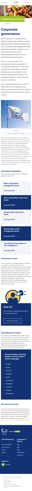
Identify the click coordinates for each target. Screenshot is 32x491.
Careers (4, 450)
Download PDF (9, 191)
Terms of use (6, 480)
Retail (18, 450)
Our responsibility (6, 444)
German (8, 371)
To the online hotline (12, 321)
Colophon (5, 487)
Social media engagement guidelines (12, 486)
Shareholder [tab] (16, 130)
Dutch (8, 367)
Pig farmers (20, 455)
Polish (8, 377)
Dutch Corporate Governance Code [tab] (16, 133)
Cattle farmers (21, 452)
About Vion (7, 23)
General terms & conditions (10, 484)
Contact (4, 452)
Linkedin (7, 464)
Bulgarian (9, 374)
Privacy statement (7, 481)
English (8, 364)
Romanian (9, 380)
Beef (18, 447)
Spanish (8, 390)
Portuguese (9, 393)
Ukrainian (9, 387)
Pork (18, 444)
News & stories (6, 447)
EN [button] (28, 3)
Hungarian (9, 384)
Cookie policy (6, 483)
